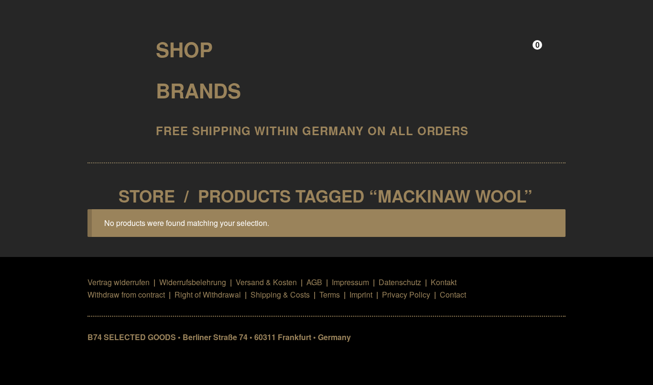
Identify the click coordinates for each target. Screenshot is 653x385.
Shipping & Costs (280, 294)
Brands (198, 90)
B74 (113, 46)
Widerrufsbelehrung (192, 282)
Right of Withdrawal (207, 294)
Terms (329, 294)
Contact (453, 294)
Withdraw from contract (126, 294)
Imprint (360, 294)
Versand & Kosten (266, 282)
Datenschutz (400, 282)
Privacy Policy (406, 294)
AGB (314, 282)
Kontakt (444, 282)
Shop (184, 49)
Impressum (350, 282)
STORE (147, 196)
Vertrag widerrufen (118, 282)
